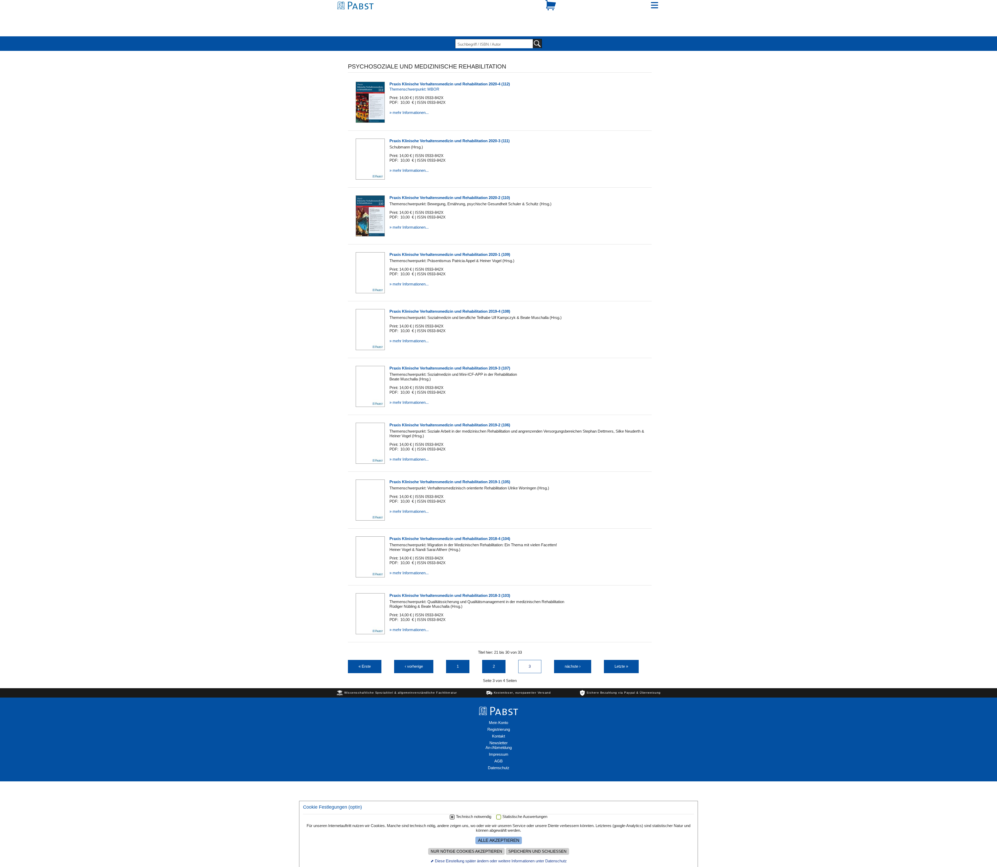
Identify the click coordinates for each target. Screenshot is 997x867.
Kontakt (498, 718)
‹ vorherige (414, 648)
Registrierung (498, 711)
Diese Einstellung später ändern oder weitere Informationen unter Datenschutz (501, 861)
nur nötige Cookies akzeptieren (466, 851)
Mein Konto (498, 704)
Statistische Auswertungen (524, 817)
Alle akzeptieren (498, 840)
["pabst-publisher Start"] (498, 695)
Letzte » (621, 648)
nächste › (573, 648)
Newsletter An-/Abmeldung (499, 727)
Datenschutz (498, 750)
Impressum (498, 736)
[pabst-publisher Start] (357, 15)
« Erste (365, 648)
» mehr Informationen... (409, 94)
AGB (498, 743)
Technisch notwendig (473, 817)
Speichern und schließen (537, 851)
